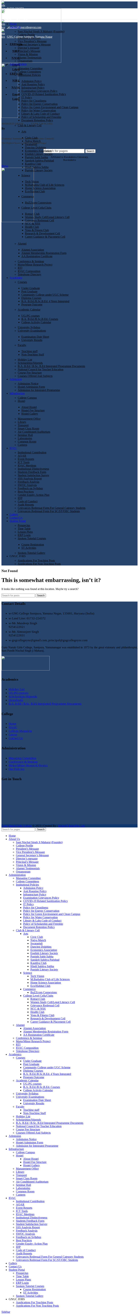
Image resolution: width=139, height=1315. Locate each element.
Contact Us (16, 738)
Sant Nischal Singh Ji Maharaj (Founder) (41, 31)
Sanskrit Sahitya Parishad (39, 160)
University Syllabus (29, 327)
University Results (31, 340)
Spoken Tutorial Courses (32, 538)
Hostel (21, 400)
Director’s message (28, 47)
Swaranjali (31, 144)
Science (25, 175)
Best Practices (26, 491)
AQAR (22, 455)
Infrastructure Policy (33, 87)
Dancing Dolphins (35, 147)
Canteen (22, 444)
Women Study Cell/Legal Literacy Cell (47, 217)
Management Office (29, 418)
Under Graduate (30, 288)
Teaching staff (29, 351)
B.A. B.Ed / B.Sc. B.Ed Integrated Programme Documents (51, 366)
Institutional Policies (29, 75)
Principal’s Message (29, 51)
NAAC (13, 727)
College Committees (29, 71)
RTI (20, 267)
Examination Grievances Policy (39, 90)
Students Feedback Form (32, 472)
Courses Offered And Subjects (35, 375)
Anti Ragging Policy (33, 84)
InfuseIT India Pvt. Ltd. (71, 825)
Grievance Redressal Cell (39, 220)
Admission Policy (31, 81)
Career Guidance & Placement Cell (45, 236)
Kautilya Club (33, 163)
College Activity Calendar (36, 322)
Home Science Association (40, 188)
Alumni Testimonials (29, 57)
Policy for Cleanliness (33, 100)
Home (12, 723)
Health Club (32, 226)
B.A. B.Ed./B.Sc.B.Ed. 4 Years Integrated (45, 301)
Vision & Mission (28, 54)
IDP (20, 498)
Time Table (24, 528)
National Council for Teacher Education (40, 369)
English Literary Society (39, 154)
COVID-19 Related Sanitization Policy (43, 94)
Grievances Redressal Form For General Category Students (51, 507)
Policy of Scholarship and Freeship (41, 117)
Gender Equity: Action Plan (33, 494)
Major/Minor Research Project (35, 264)
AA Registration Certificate (36, 256)
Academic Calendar (29, 309)
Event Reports (26, 459)
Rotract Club (32, 213)
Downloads (16, 700)
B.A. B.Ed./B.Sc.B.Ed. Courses (39, 319)
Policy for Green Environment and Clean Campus (49, 107)
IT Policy (26, 97)
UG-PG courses (30, 315)
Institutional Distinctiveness (33, 468)
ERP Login (24, 535)
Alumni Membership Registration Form (43, 253)
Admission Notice (28, 383)
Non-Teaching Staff (32, 354)
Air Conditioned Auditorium (34, 431)
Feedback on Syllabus (30, 488)
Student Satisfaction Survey (33, 475)
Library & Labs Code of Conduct (40, 113)
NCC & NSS (32, 223)
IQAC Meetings (27, 465)
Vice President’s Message (32, 41)
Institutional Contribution (32, 452)
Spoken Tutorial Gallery (31, 552)
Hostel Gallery (29, 413)
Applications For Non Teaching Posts (39, 563)
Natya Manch (33, 141)
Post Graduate (29, 291)
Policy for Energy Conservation (39, 104)
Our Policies (16, 769)
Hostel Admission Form (31, 386)
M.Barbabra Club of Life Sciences (44, 184)
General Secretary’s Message (34, 44)
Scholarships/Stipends (30, 362)
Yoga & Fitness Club (37, 230)
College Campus (27, 397)
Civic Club (31, 137)
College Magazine (20, 731)
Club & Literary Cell (29, 125)
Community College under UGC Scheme (45, 294)
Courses (22, 282)
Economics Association (38, 150)
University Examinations (32, 330)
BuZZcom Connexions (38, 202)
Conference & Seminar (31, 261)
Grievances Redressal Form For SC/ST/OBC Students (49, 511)
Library (22, 422)
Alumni (22, 243)
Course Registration (32, 544)
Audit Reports (26, 504)
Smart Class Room (28, 428)
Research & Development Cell (42, 233)
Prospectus (24, 525)
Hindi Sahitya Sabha (37, 167)
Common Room (27, 441)
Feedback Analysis (28, 481)
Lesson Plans (25, 531)
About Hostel (29, 407)
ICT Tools (24, 462)
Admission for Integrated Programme (39, 390)
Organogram (25, 60)
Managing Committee (30, 68)
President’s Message (29, 38)
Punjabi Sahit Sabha (36, 157)
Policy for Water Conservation (38, 110)
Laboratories (25, 438)
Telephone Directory (29, 274)
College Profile (26, 34)
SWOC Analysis (27, 485)
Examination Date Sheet (35, 336)
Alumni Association (32, 249)
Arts (23, 131)
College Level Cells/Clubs (36, 207)
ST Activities (28, 547)
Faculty (22, 345)
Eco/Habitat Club (35, 191)
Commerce (27, 196)
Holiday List (25, 359)
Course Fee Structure (30, 372)
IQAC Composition (29, 271)
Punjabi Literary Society (39, 170)
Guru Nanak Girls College (16, 825)
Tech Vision (32, 181)
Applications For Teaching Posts (36, 560)
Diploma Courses (31, 298)
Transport (23, 425)
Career (13, 734)
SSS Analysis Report (30, 478)
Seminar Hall (25, 435)
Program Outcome (31, 304)
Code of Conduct (27, 501)
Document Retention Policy (37, 120)
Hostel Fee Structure (33, 410)
